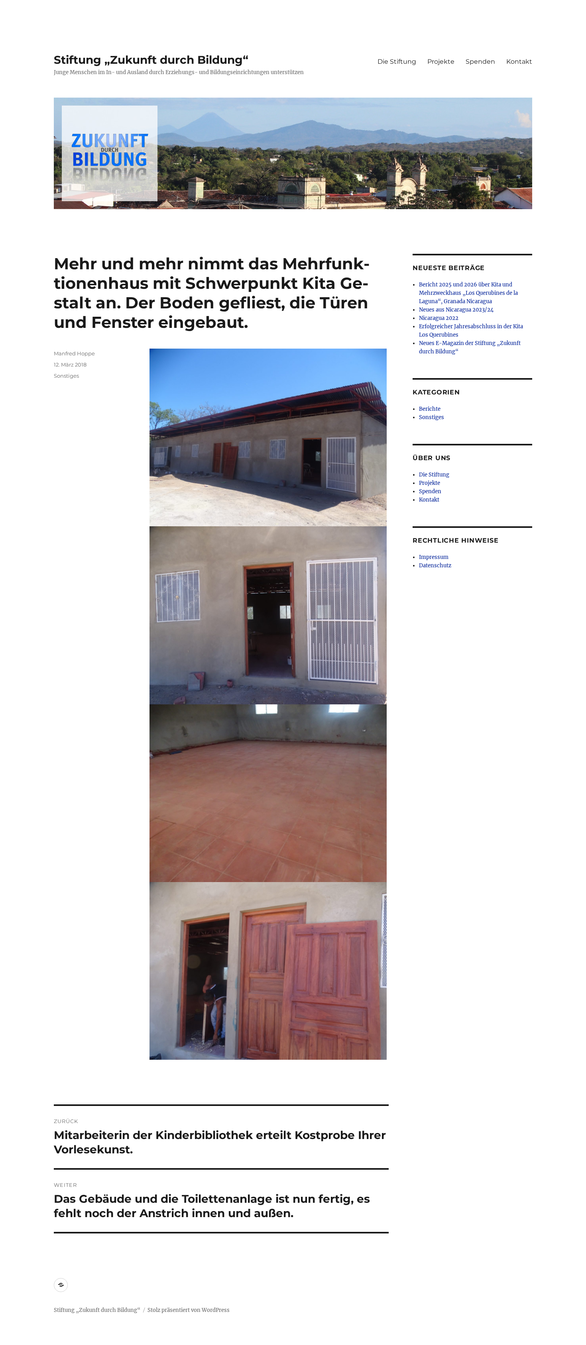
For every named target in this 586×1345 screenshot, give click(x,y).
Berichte (429, 409)
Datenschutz (435, 565)
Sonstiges (66, 376)
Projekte (440, 61)
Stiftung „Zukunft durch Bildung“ (151, 60)
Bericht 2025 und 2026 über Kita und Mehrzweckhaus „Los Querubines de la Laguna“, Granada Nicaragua (468, 293)
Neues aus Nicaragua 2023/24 (456, 309)
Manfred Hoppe (74, 353)
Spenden (480, 61)
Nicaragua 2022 (438, 318)
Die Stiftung (397, 61)
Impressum (433, 557)
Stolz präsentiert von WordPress (188, 1310)
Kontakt (519, 61)
